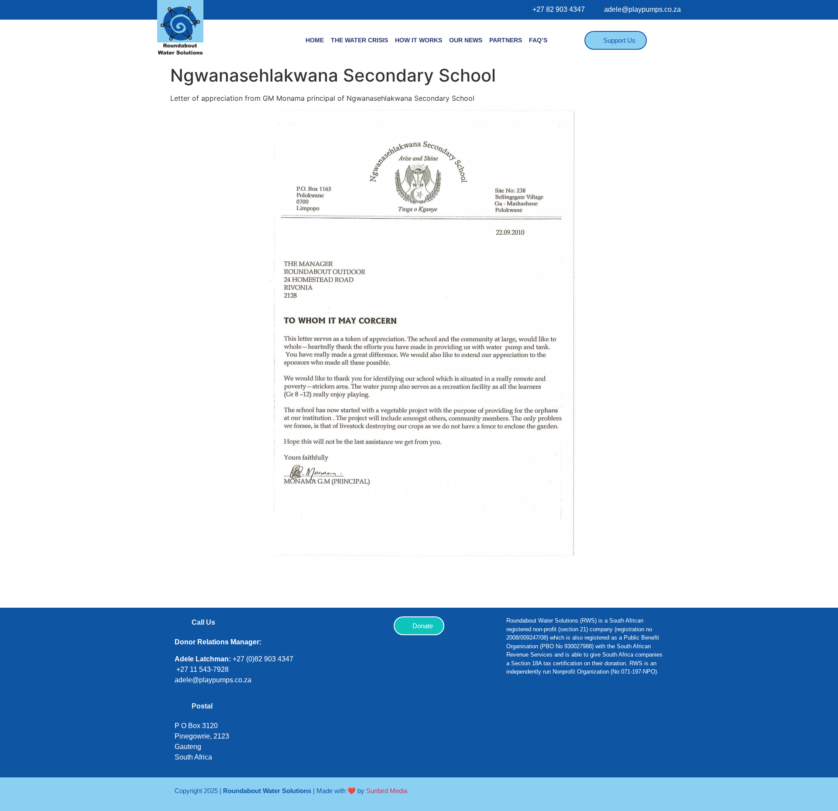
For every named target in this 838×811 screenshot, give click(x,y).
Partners (505, 40)
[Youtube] (596, 711)
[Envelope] (622, 711)
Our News (465, 40)
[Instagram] (543, 711)
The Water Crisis (359, 40)
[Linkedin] (569, 711)
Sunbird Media (386, 790)
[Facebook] (517, 711)
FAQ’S (538, 40)
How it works (418, 40)
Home (315, 40)
